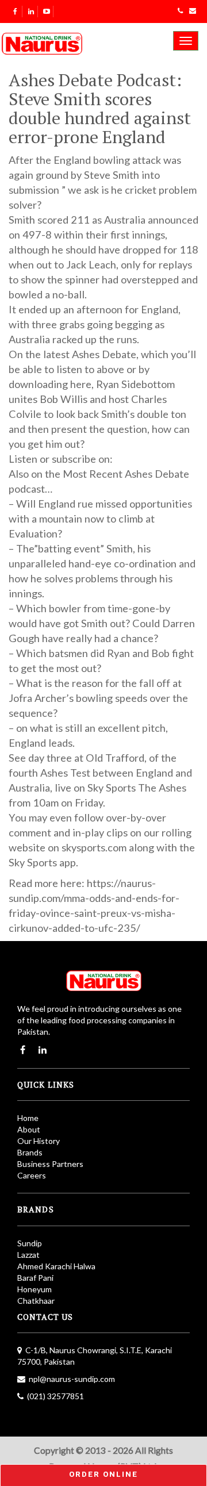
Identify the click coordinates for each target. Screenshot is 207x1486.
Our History (38, 1141)
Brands (30, 1152)
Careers (31, 1175)
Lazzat (28, 1255)
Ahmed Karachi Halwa (56, 1266)
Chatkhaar (36, 1300)
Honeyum (34, 1289)
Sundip (29, 1243)
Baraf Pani (35, 1278)
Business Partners (50, 1164)
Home (28, 1118)
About (28, 1129)
